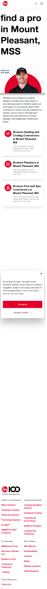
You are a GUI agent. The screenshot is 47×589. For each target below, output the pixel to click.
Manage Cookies (21, 312)
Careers (28, 556)
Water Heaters (9, 505)
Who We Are (30, 546)
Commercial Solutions (33, 500)
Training (6, 572)
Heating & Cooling (10, 510)
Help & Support (31, 571)
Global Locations (32, 566)
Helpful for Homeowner (11, 500)
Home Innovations (10, 515)
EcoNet (6, 525)
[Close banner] (41, 274)
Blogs (27, 561)
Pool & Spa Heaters (11, 520)
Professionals (7, 541)
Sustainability (30, 551)
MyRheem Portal (10, 546)
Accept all (22, 304)
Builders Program (32, 526)
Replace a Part (9, 559)
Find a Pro (6, 584)
